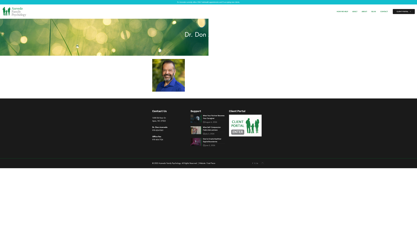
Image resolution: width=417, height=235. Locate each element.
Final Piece (211, 163)
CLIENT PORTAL (402, 11)
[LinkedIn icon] (257, 163)
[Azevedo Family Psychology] (14, 11)
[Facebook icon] (252, 163)
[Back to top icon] (262, 163)
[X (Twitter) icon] (255, 163)
